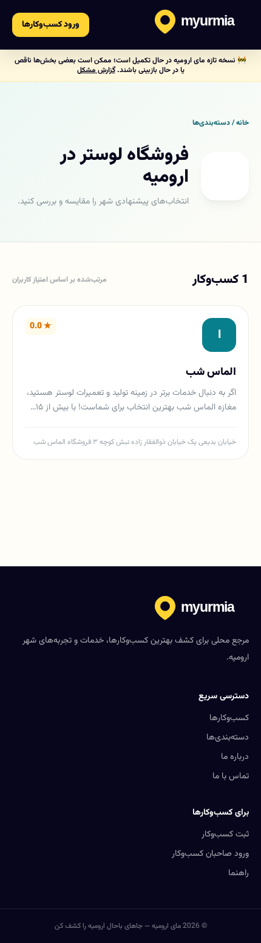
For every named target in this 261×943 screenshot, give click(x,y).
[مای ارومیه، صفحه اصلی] (202, 24)
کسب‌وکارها (229, 718)
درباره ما (235, 757)
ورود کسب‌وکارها (51, 24)
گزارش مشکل (96, 70)
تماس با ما (230, 776)
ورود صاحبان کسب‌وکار (210, 854)
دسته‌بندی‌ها (227, 738)
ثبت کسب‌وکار (225, 835)
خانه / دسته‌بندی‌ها (220, 122)
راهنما (238, 873)
